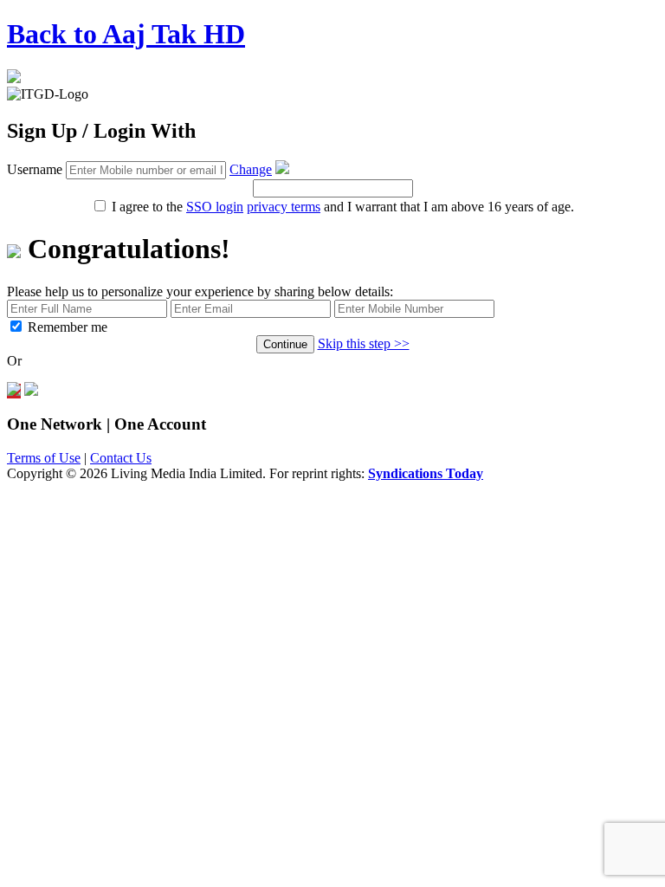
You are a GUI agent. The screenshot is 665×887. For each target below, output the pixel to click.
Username (34, 169)
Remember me (67, 327)
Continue (285, 344)
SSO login (214, 206)
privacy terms (283, 206)
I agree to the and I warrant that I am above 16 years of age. (341, 206)
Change (250, 169)
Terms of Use (44, 457)
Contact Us (121, 457)
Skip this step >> (364, 343)
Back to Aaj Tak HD (126, 33)
